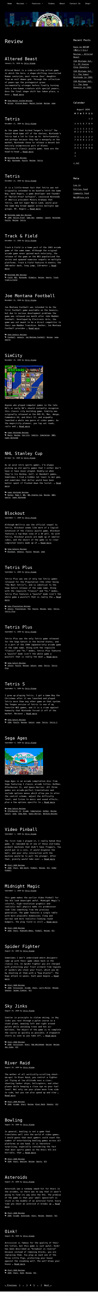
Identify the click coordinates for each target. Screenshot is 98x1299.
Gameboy (39, 218)
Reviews (20, 3)
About (62, 3)
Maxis (10, 435)
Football (11, 337)
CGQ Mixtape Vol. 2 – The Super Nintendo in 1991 (83, 74)
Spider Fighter (22, 946)
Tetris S (15, 684)
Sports (49, 277)
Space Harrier (35, 814)
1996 (9, 722)
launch (48, 218)
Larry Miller (45, 988)
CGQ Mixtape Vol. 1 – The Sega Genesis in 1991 (83, 84)
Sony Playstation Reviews (19, 606)
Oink (22, 1273)
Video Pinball (21, 829)
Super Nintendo (11, 438)
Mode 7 (18, 495)
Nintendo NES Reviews (17, 158)
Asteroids (16, 1177)
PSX (29, 609)
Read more (18, 94)
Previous (11, 1285)
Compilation (35, 811)
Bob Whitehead (37, 1044)
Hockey (10, 495)
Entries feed (80, 189)
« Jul (76, 163)
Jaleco (10, 609)
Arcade (26, 811)
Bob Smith (24, 868)
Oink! (11, 1231)
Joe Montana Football (30, 295)
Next (47, 1285)
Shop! (88, 3)
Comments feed (81, 193)
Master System (36, 103)
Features (36, 3)
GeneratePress (73, 1295)
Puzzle (25, 160)
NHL (24, 495)
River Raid (17, 1063)
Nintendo (16, 160)
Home (10, 3)
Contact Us (75, 3)
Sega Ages (16, 738)
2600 (9, 868)
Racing (49, 1044)
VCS (48, 868)
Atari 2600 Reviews (16, 865)
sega (53, 103)
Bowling (13, 1120)
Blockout (15, 513)
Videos (51, 3)
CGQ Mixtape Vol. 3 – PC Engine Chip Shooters (83, 64)
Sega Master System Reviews (20, 101)
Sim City (26, 435)
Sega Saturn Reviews (17, 663)
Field (10, 277)
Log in (77, 185)
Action (10, 103)
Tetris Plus (18, 567)
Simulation (45, 435)
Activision (18, 988)
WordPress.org (81, 197)
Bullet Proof (19, 218)
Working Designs (50, 814)
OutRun (46, 811)
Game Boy (30, 218)
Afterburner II (14, 811)
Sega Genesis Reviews (17, 335)
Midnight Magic (22, 886)
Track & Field (21, 236)
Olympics (32, 277)
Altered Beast (21, 58)
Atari (15, 868)
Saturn (33, 665)
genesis (20, 337)
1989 (9, 218)
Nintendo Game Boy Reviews (19, 215)
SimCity (13, 355)
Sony (50, 609)
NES (9, 160)
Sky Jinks (16, 1006)
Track (55, 277)
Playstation (20, 609)
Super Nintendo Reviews (18, 433)
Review (47, 103)
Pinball (33, 868)
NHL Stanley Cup (23, 453)
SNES (53, 435)
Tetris (12, 119)
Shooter (8, 990)
